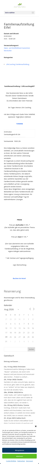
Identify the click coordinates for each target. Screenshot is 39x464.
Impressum (29, 461)
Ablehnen (19, 456)
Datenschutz (21, 461)
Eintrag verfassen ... (12, 361)
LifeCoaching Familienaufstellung (17, 64)
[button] (36, 426)
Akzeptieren (19, 450)
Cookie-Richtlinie (11, 461)
